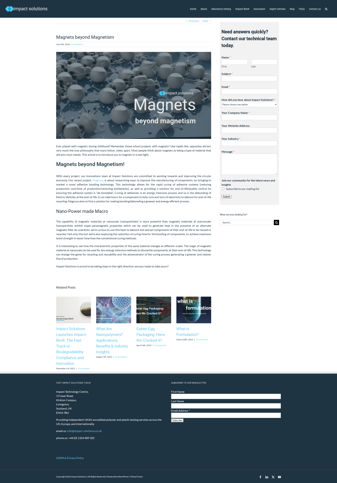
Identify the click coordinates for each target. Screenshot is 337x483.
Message (228, 151)
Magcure (97, 180)
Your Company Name (235, 112)
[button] (326, 9)
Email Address (180, 410)
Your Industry (231, 138)
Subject (227, 73)
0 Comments (84, 368)
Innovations (77, 44)
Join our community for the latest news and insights (248, 182)
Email (226, 86)
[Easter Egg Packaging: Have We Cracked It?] (153, 298)
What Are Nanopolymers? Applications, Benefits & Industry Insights (112, 340)
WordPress (123, 476)
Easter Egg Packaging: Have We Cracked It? (150, 335)
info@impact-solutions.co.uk (84, 431)
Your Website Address (236, 125)
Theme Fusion (136, 476)
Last (253, 66)
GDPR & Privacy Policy (70, 458)
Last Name (177, 401)
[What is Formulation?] (193, 298)
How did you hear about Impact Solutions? (248, 99)
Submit (226, 196)
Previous (194, 20)
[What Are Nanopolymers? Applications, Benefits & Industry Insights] (113, 298)
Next (205, 20)
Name (226, 57)
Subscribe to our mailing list (242, 188)
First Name (177, 391)
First (224, 66)
